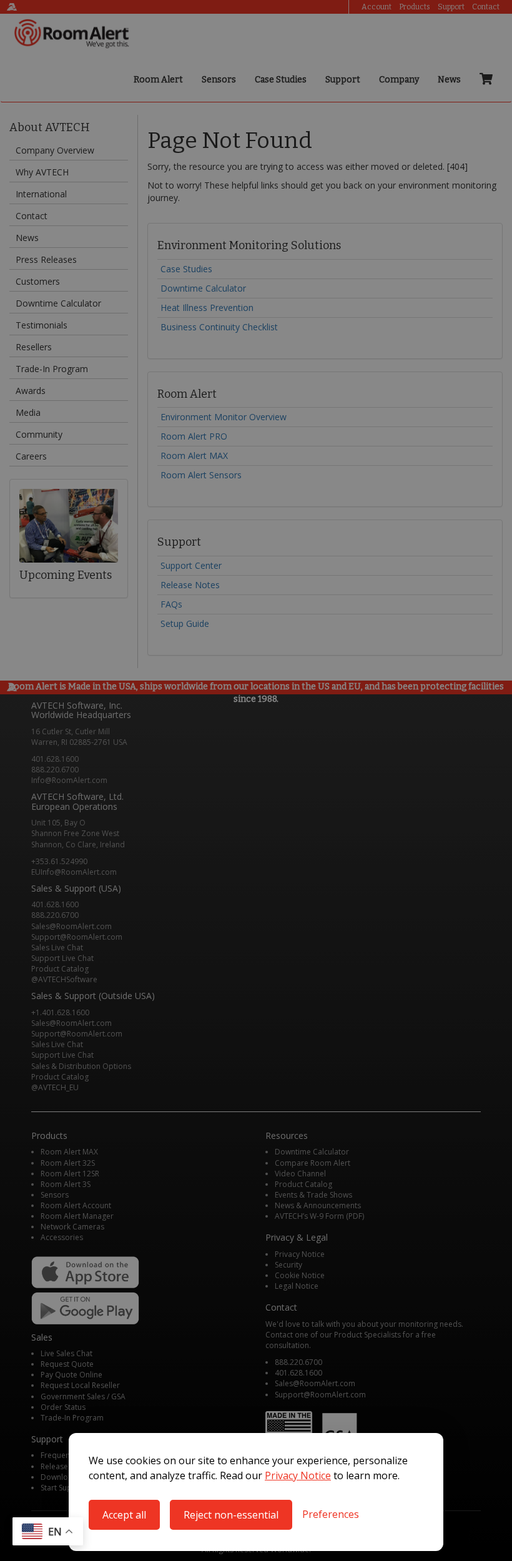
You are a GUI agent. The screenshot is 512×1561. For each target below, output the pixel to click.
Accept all (124, 1515)
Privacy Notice (298, 1475)
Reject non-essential (231, 1515)
